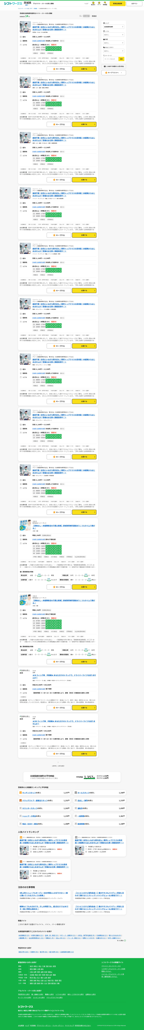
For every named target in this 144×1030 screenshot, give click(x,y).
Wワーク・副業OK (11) (68, 935)
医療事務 (81, 824)
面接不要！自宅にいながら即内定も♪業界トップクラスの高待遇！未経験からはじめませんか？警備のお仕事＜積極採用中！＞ (64, 28)
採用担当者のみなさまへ (83, 1025)
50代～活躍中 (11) (114, 938)
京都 (38, 972)
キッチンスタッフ (29, 792)
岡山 (38, 980)
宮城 (43, 975)
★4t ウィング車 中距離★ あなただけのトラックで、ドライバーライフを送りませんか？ (64, 676)
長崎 (38, 983)
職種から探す (49, 994)
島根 (34, 980)
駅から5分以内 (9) (115, 935)
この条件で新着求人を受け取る (115, 66)
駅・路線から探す (37, 994)
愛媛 (56, 980)
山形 (50, 975)
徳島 (49, 980)
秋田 (47, 975)
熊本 (42, 983)
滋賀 (42, 972)
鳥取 (31, 980)
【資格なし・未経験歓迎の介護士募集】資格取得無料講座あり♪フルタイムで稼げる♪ (64, 526)
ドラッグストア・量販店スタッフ (35, 800)
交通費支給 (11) (101, 935)
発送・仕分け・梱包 (30, 824)
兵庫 (34, 972)
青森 (36, 975)
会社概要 (21, 1025)
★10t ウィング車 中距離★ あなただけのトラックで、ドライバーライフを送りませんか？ (64, 722)
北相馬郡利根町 (40, 41)
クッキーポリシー (58, 1025)
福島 (54, 975)
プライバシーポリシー (44, 1025)
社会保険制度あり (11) (36, 938)
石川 (38, 978)
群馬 (54, 966)
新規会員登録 (117, 3)
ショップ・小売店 (29, 816)
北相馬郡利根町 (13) (67, 952)
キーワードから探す (24, 997)
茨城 (47, 966)
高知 (60, 980)
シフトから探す (61, 994)
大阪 (31, 972)
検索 (121, 59)
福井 (42, 978)
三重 (38, 969)
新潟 (31, 978)
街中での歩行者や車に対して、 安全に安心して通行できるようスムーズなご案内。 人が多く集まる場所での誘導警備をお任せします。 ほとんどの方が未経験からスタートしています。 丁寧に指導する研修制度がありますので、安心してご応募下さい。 (57, 63)
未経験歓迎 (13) (24, 935)
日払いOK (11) (60, 938)
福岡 (31, 983)
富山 (34, 978)
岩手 (39, 975)
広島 (42, 980)
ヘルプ (86, 3)
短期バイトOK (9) (88, 938)
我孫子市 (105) (24, 952)
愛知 (31, 969)
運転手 (80, 808)
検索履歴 (105, 4)
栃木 (50, 966)
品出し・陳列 (83, 800)
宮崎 (49, 983)
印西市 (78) (34, 952)
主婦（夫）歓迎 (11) (52, 935)
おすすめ (86, 16)
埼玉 (39, 966)
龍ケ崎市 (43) (54, 952)
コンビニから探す (39, 997)
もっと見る (120, 940)
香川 (52, 980)
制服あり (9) (50, 938)
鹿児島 (53, 983)
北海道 (32, 975)
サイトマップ (69, 1025)
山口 (45, 980)
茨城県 (34, 41)
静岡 (34, 969)
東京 (31, 966)
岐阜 (42, 969)
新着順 (94, 16)
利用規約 (33, 1025)
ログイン (134, 3)
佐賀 (34, 983)
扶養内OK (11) (101, 938)
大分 (45, 983)
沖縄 (57, 983)
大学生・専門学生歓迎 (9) (86, 935)
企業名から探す (90, 994)
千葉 (43, 966)
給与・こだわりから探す (76, 994)
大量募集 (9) (23, 938)
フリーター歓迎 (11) (74, 938)
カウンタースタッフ (29, 808)
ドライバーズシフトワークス (111, 966)
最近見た (93, 4)
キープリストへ (113, 73)
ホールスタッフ (83, 792)
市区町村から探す (24, 994)
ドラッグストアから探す (54, 997)
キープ (99, 4)
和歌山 (50, 972)
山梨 (45, 978)
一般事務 (81, 816)
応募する (84, 69)
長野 (49, 978)
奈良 (45, 972)
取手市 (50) (44, 952)
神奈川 (35, 966)
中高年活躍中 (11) (37, 935)
